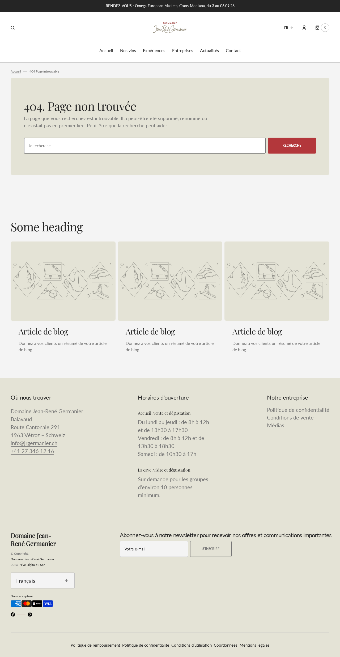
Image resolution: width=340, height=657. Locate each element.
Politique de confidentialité (145, 645)
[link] (63, 281)
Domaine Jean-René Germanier (32, 559)
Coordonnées (225, 645)
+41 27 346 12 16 (32, 451)
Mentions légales (255, 645)
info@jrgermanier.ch (34, 443)
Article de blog (43, 331)
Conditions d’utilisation (191, 645)
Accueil (16, 71)
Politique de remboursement (95, 645)
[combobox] (145, 146)
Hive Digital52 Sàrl (32, 565)
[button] (13, 27)
